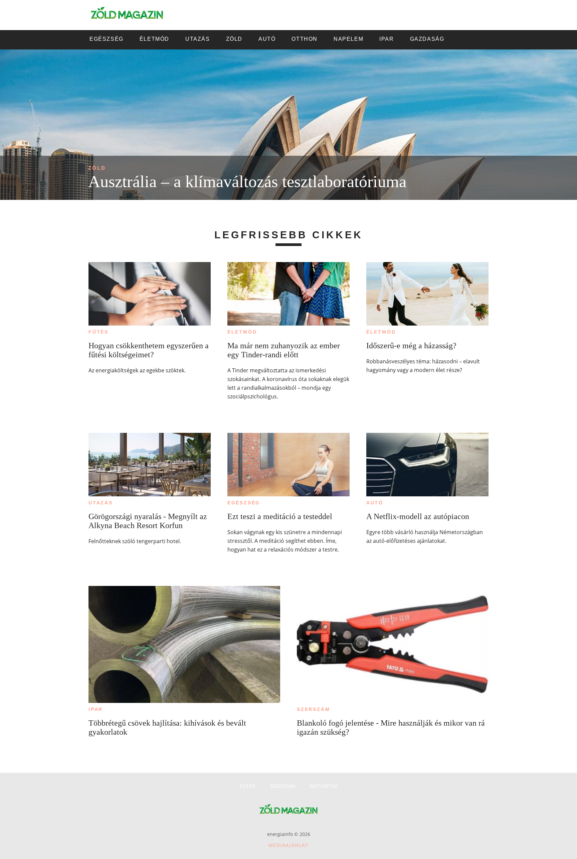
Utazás (100, 502)
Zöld (97, 168)
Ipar (95, 709)
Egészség (243, 502)
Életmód (242, 332)
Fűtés (98, 332)
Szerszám (313, 709)
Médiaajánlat (288, 845)
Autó (374, 502)
